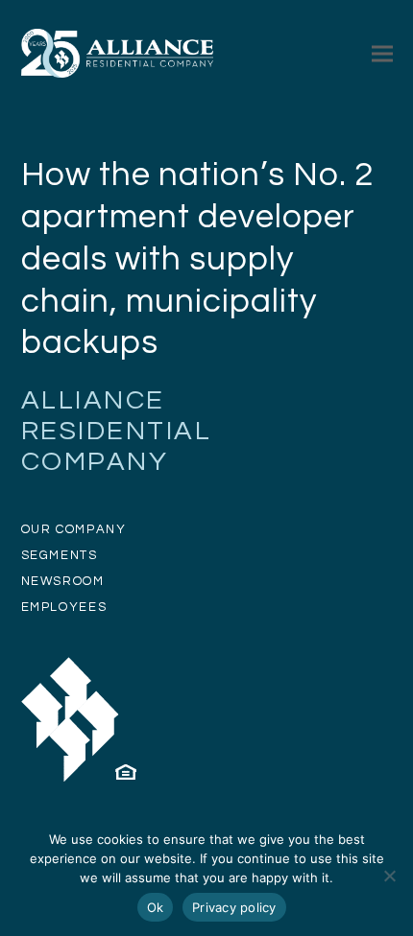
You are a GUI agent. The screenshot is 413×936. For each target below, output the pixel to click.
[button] (382, 53)
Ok (155, 907)
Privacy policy (234, 907)
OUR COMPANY (74, 529)
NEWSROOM (63, 581)
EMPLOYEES (64, 607)
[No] (389, 875)
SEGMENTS (59, 555)
